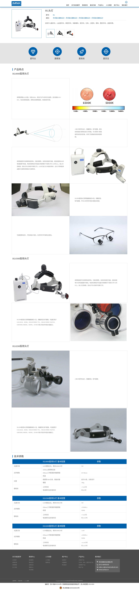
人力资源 (109, 5)
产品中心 (101, 5)
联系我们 (124, 5)
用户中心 (116, 5)
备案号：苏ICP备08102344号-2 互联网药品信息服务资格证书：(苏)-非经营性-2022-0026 (69, 584)
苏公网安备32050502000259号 (71, 588)
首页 (67, 5)
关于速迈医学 (75, 5)
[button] (14, 580)
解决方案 (93, 5)
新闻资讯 (85, 5)
